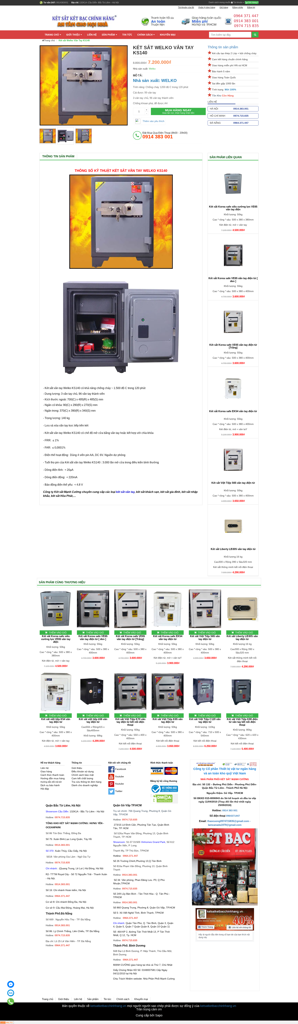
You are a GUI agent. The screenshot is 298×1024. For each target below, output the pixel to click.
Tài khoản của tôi (186, 7)
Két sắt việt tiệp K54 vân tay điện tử (55, 720)
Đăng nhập (237, 7)
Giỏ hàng (253, 2)
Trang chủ (52, 34)
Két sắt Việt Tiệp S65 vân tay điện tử (233, 482)
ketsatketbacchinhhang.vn (108, 1006)
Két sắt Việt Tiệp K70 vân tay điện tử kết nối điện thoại (130, 722)
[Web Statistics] (7, 1022)
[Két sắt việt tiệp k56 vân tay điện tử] (93, 691)
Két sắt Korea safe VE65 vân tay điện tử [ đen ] (233, 280)
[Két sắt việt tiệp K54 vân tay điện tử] (56, 691)
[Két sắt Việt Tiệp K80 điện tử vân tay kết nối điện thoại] (242, 691)
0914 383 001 (229, 810)
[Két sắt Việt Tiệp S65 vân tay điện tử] (233, 459)
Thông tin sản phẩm (223, 47)
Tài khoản (238, 2)
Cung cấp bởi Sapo (149, 1015)
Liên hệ (92, 34)
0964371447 (233, 815)
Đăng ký (251, 7)
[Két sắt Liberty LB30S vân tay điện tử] (233, 526)
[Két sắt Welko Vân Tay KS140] (47, 136)
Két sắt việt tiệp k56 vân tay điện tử (93, 720)
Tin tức (127, 34)
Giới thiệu (73, 34)
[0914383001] (10, 1001)
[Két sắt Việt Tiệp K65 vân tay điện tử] (168, 691)
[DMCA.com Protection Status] (161, 798)
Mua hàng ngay (178, 111)
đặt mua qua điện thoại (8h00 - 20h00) (164, 135)
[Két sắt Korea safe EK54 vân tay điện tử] (233, 388)
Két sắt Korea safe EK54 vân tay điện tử (233, 411)
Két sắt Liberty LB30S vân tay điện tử (233, 549)
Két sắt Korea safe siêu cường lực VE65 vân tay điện (233, 208)
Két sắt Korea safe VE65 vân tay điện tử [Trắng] (233, 346)
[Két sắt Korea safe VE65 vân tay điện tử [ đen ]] (233, 255)
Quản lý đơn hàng (206, 7)
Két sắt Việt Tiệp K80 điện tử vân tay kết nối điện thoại (242, 722)
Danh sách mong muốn (220, 2)
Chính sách (145, 34)
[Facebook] (10, 984)
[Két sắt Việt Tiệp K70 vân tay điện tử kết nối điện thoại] (130, 691)
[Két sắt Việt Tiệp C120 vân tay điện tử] (205, 691)
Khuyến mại (168, 34)
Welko (152, 68)
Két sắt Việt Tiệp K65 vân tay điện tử (168, 720)
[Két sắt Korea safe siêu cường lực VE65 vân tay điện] (233, 183)
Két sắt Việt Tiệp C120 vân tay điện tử (205, 720)
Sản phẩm (108, 34)
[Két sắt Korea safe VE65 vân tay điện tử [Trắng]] (233, 321)
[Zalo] (10, 992)
